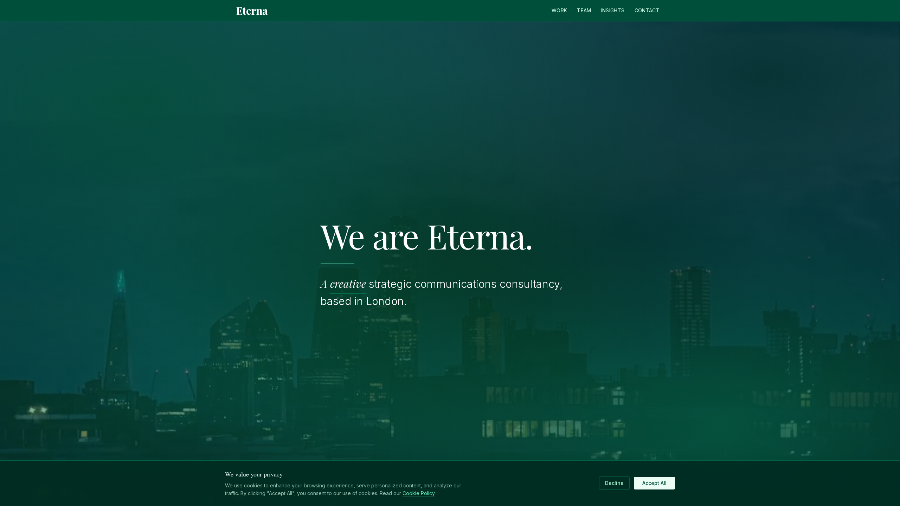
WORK (559, 10)
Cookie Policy (419, 493)
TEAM (584, 10)
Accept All (654, 483)
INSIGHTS (613, 10)
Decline (614, 483)
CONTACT (647, 10)
